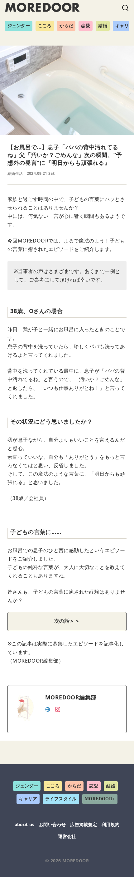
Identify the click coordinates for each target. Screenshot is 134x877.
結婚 (102, 25)
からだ (66, 25)
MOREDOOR (75, 861)
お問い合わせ (52, 824)
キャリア (28, 798)
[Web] (48, 709)
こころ (44, 25)
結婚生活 (15, 173)
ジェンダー (18, 25)
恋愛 (85, 25)
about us (25, 824)
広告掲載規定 (83, 824)
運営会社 (67, 836)
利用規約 (111, 824)
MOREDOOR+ (100, 798)
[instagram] (58, 709)
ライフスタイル (61, 798)
